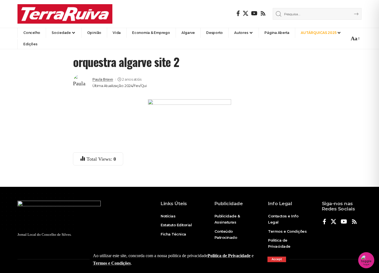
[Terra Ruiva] (64, 14)
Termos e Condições (112, 263)
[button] (276, 259)
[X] (245, 13)
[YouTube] (254, 13)
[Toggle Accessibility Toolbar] (366, 260)
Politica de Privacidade (229, 255)
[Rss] (263, 13)
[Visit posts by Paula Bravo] (81, 82)
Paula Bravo (102, 79)
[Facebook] (238, 13)
